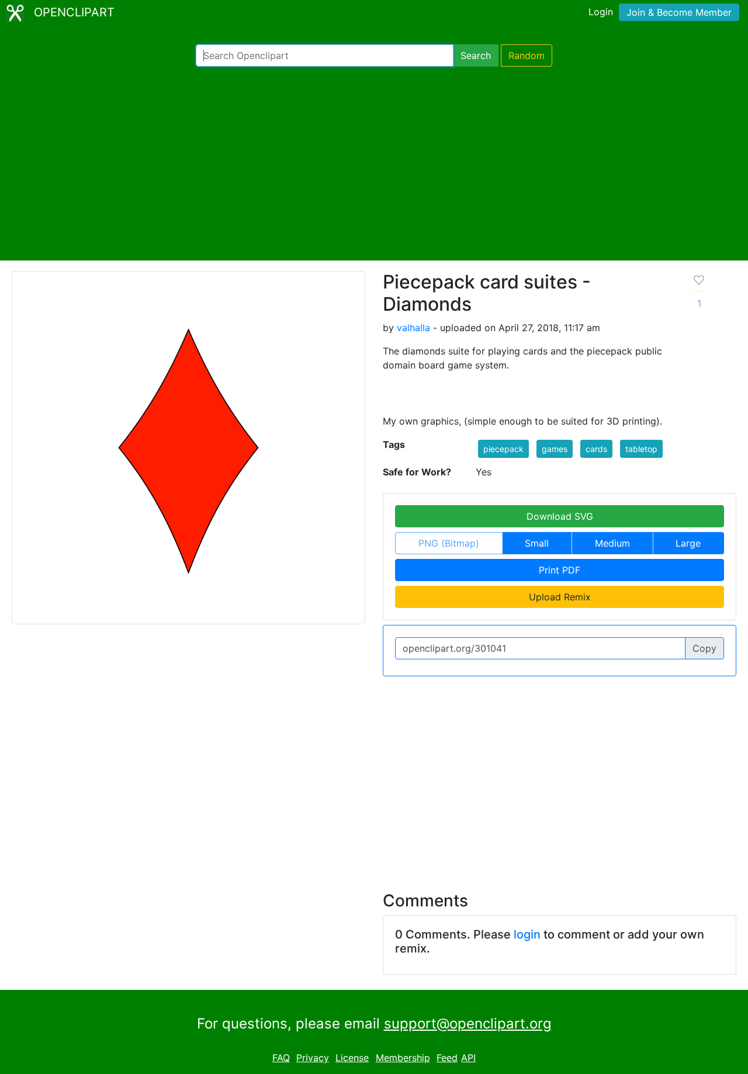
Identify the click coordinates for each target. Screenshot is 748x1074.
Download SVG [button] (560, 516)
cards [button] (596, 449)
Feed (447, 1057)
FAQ (281, 1057)
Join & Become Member (679, 12)
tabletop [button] (641, 449)
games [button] (554, 449)
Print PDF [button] (559, 570)
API (468, 1057)
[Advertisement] (374, 163)
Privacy (312, 1057)
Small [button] (537, 543)
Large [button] (688, 543)
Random (526, 55)
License (352, 1057)
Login (600, 12)
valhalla (413, 327)
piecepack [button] (503, 449)
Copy (704, 648)
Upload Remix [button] (560, 597)
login (527, 934)
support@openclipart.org (468, 1023)
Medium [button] (612, 543)
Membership (403, 1057)
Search (475, 55)
